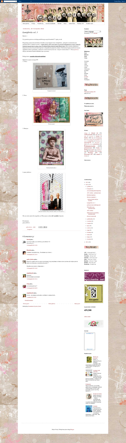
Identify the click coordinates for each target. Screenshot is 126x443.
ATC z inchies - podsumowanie (94, 193)
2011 (87, 242)
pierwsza (76, 49)
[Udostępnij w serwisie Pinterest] (46, 227)
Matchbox (98, 141)
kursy (85, 141)
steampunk (98, 149)
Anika (85, 64)
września (89, 221)
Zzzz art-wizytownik (91, 216)
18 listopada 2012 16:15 (32, 254)
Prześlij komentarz (29, 300)
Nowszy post (26, 303)
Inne (93, 138)
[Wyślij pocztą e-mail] (39, 227)
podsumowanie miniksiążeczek (93, 205)
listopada (89, 188)
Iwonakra (86, 70)
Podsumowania (89, 146)
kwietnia (89, 232)
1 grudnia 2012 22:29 (31, 297)
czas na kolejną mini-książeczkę (94, 190)
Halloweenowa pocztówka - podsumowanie (93, 213)
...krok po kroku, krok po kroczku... (92, 200)
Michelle (86, 73)
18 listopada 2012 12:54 (32, 245)
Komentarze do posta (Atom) (34, 306)
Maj (85, 72)
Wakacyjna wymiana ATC (90, 91)
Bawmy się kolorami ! (95, 357)
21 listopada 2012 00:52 (32, 288)
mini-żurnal (97, 142)
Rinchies (86, 149)
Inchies (86, 138)
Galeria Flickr (72, 23)
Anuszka (86, 65)
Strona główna (26, 23)
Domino (98, 136)
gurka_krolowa (30, 259)
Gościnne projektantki (50, 23)
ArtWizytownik (88, 134)
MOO (85, 144)
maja (88, 230)
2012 (87, 184)
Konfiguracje (99, 138)
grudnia (89, 186)
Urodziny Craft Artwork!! (96, 371)
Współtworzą (40, 23)
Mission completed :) (91, 197)
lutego (88, 237)
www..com (89, 333)
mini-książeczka (87, 142)
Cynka (85, 67)
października (90, 219)
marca (88, 234)
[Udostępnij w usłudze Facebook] (44, 227)
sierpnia (89, 223)
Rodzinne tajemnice (91, 195)
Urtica (85, 58)
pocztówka (96, 144)
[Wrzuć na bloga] (41, 227)
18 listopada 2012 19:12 (32, 279)
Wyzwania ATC (88, 154)
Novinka (86, 76)
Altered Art (94, 133)
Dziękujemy (88, 384)
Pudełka (98, 148)
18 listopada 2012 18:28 (32, 268)
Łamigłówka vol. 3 (91, 203)
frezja (28, 284)
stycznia (89, 239)
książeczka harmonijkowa (95, 139)
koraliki (87, 139)
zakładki (98, 154)
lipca (88, 225)
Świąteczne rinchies (97, 393)
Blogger (72, 429)
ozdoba (90, 144)
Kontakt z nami (89, 23)
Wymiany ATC (80, 23)
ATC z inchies (90, 210)
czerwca (89, 228)
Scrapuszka (92, 149)
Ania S (85, 62)
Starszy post (77, 303)
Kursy (65, 23)
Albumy (85, 133)
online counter (87, 316)
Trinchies (91, 151)
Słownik (59, 23)
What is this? (90, 349)
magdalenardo (30, 273)
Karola (28, 239)
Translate (95, 33)
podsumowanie (88, 148)
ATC (96, 134)
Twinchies (99, 151)
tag (85, 151)
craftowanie (91, 136)
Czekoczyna (86, 69)
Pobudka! (95, 406)
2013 (87, 182)
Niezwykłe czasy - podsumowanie (91, 207)
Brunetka (29, 250)
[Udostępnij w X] (43, 227)
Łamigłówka (29, 229)
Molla (85, 75)
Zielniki (85, 156)
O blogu (33, 23)
